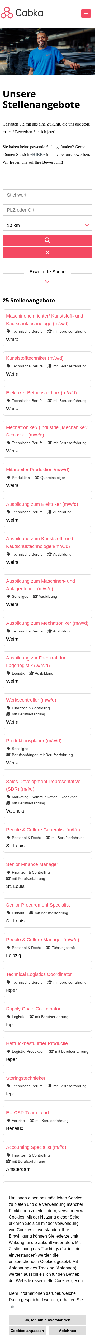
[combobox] (47, 225)
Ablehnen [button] (67, 1330)
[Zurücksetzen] (47, 252)
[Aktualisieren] (47, 240)
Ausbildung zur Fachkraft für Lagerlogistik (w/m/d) (35, 661)
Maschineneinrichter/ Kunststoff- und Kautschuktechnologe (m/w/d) (44, 319)
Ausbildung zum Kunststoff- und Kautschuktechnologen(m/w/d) (39, 542)
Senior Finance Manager (32, 864)
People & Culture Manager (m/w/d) (42, 939)
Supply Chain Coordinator (33, 1008)
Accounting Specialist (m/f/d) (36, 1147)
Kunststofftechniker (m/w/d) (35, 358)
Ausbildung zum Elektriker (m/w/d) (42, 504)
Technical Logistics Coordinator (39, 974)
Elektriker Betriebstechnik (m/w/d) (41, 392)
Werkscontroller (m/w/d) (31, 700)
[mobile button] (86, 13)
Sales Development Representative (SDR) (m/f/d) (43, 785)
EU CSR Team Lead (27, 1112)
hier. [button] (13, 1307)
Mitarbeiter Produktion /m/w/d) (37, 469)
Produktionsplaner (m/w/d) (33, 740)
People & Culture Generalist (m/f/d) (43, 829)
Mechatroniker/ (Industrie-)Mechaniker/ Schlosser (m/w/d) (47, 431)
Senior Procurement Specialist (38, 905)
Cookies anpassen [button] (27, 1330)
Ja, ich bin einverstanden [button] (47, 1320)
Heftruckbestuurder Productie (37, 1043)
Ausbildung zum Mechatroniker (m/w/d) (47, 623)
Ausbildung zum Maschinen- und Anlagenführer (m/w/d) (40, 584)
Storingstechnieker (25, 1078)
